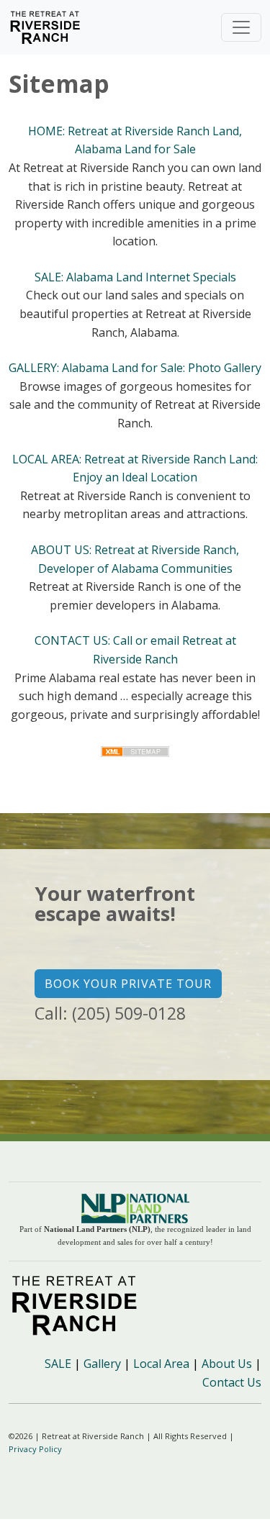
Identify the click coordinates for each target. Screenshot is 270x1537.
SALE (58, 1363)
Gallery (102, 1363)
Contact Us (231, 1382)
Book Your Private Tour (128, 984)
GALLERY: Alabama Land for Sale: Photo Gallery (135, 368)
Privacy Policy (35, 1448)
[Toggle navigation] (241, 27)
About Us (227, 1363)
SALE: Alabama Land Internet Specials (135, 277)
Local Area (161, 1363)
